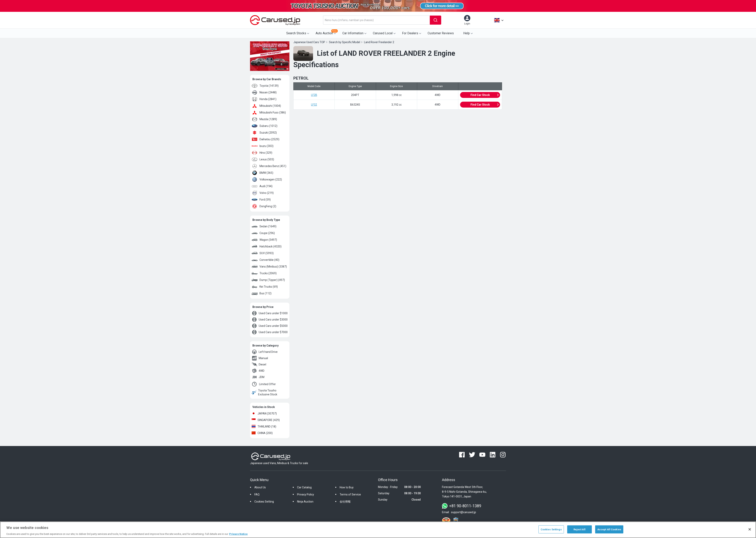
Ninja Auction (305, 501)
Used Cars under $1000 (273, 313)
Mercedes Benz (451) (272, 166)
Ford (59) (265, 199)
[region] (378, 529)
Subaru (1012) (268, 125)
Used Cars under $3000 (273, 319)
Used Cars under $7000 (273, 332)
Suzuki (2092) (268, 132)
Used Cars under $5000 (273, 325)
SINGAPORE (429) (269, 420)
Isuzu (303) (266, 146)
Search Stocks (296, 33)
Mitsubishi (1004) (270, 105)
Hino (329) (265, 152)
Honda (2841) (267, 99)
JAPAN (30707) (267, 413)
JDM (261, 377)
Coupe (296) (267, 233)
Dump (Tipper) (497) (272, 280)
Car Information (352, 33)
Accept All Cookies (609, 529)
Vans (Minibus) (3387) (273, 266)
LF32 (314, 104)
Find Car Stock (480, 95)
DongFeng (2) (267, 206)
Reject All (579, 529)
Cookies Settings (551, 529)
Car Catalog (304, 487)
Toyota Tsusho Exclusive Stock (267, 392)
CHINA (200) (265, 433)
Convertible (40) (269, 259)
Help (466, 33)
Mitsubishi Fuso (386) (272, 112)
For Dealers (410, 33)
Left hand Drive (268, 351)
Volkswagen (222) (270, 179)
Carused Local (383, 33)
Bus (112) (265, 293)
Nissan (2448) (268, 92)
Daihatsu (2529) (269, 139)
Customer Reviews (441, 33)
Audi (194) (265, 186)
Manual (263, 358)
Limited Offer (267, 384)
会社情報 (345, 501)
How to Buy (347, 487)
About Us (260, 487)
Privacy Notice (238, 533)
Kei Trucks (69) (268, 286)
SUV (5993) (266, 253)
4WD (261, 370)
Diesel (262, 364)
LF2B (314, 95)
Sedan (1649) (267, 226)
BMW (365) (266, 172)
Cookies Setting (264, 501)
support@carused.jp (463, 512)
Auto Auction (326, 32)
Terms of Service (350, 494)
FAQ (256, 494)
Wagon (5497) (268, 239)
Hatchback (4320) (270, 246)
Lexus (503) (266, 159)
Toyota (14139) (269, 85)
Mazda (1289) (268, 119)
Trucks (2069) (268, 273)
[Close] (749, 529)
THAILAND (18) (267, 426)
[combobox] (376, 20)
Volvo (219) (266, 192)
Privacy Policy (305, 494)
